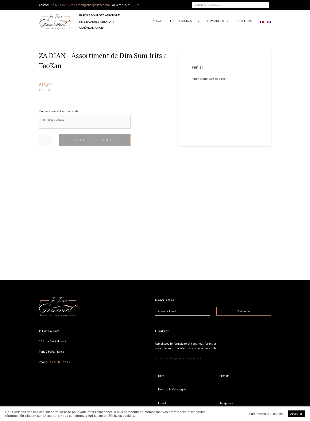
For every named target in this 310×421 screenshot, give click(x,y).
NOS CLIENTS (243, 21)
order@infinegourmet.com (93, 5)
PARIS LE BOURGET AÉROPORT (99, 15)
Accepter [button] (296, 413)
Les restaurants (182, 21)
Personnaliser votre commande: (59, 111)
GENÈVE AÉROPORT (92, 27)
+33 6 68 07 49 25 (62, 5)
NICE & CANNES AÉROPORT (97, 21)
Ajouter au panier (95, 140)
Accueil (158, 21)
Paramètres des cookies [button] (266, 414)
